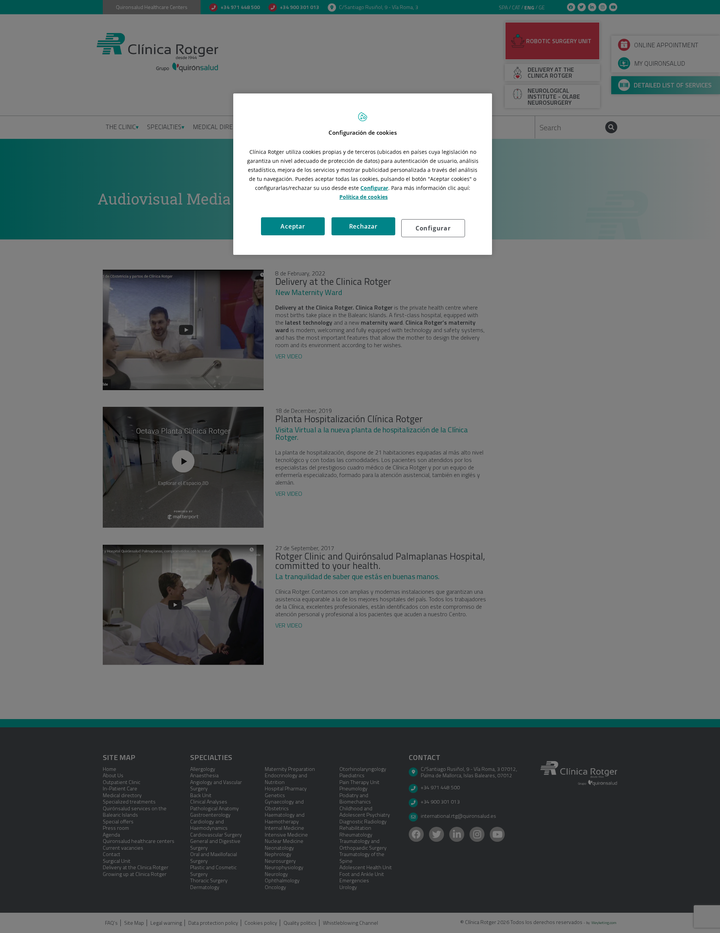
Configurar (433, 228)
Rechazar (363, 226)
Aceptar (292, 226)
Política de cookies (363, 196)
